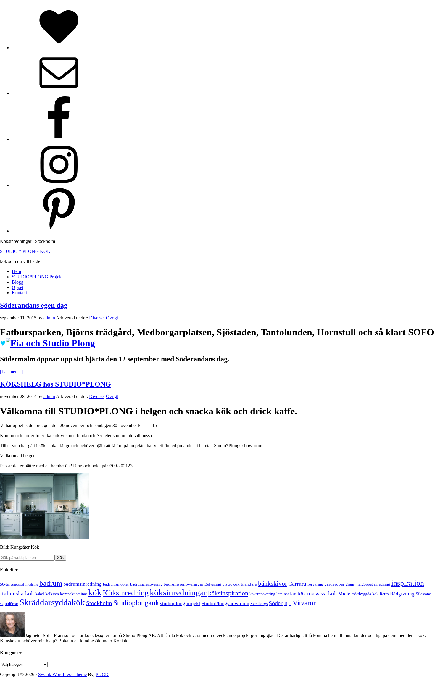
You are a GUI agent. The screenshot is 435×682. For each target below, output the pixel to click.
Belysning (212, 584)
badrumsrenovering (146, 584)
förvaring (315, 584)
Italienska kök (17, 593)
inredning (382, 584)
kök (95, 592)
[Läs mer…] (11, 371)
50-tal (5, 584)
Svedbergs (259, 604)
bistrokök (231, 583)
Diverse (96, 317)
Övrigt (112, 317)
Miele (344, 594)
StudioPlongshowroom (225, 603)
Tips (287, 603)
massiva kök (322, 593)
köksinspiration (228, 593)
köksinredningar (178, 592)
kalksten (52, 594)
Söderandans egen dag (33, 305)
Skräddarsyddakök (52, 602)
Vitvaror (304, 603)
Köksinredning (126, 593)
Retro (384, 594)
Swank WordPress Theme (62, 674)
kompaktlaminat (73, 594)
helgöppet (365, 584)
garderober (334, 583)
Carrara (297, 584)
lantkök (298, 594)
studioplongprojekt (180, 603)
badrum (50, 583)
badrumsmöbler (116, 584)
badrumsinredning (82, 584)
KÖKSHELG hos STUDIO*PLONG (55, 384)
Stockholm (99, 603)
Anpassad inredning (24, 584)
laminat (282, 594)
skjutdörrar (9, 604)
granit (350, 584)
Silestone (423, 594)
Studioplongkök (136, 603)
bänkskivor (272, 583)
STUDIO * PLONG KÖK (25, 251)
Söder (276, 603)
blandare (249, 583)
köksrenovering (262, 594)
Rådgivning (402, 594)
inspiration (407, 582)
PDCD (102, 674)
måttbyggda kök (365, 594)
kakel (39, 594)
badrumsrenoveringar (183, 583)
